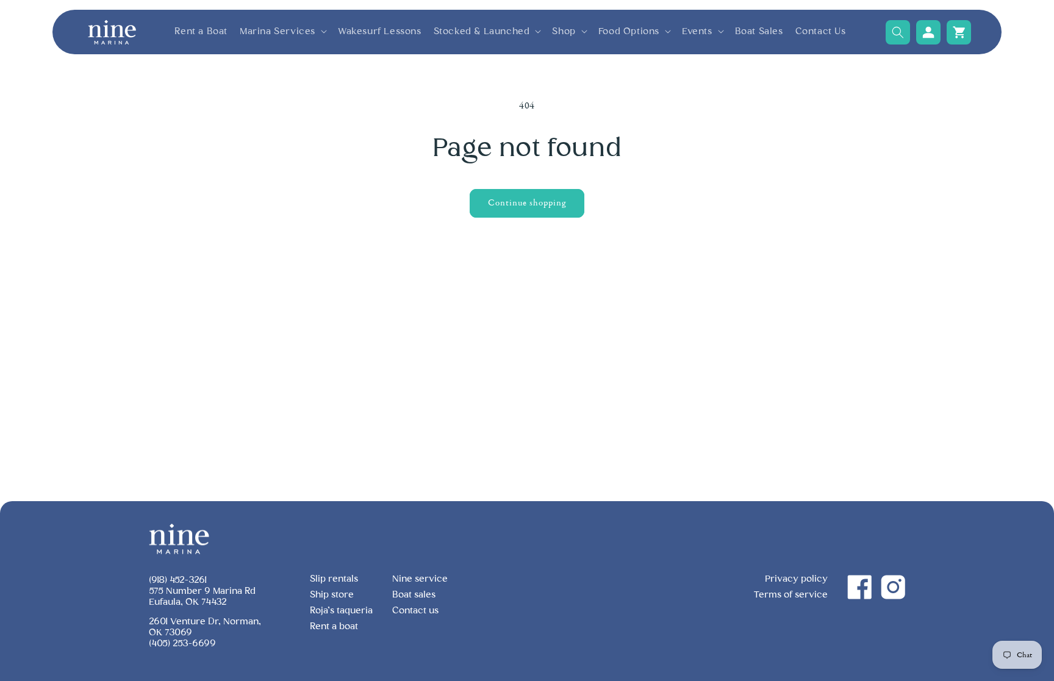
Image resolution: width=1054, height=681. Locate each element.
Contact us (415, 610)
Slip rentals (334, 579)
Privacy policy (796, 579)
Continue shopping (527, 203)
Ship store (332, 595)
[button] (283, 31)
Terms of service (791, 595)
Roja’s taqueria (341, 610)
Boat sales (414, 595)
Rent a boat (334, 626)
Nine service (420, 579)
